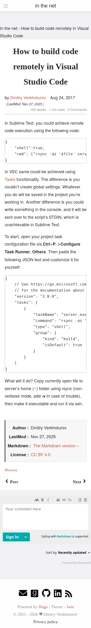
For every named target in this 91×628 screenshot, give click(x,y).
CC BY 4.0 (40, 454)
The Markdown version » (56, 445)
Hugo (43, 606)
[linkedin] (58, 594)
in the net (45, 6)
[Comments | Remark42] (45, 530)
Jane (70, 606)
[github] (46, 594)
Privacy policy (45, 621)
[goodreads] (34, 594)
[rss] (68, 594)
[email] (23, 594)
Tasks (10, 179)
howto (12, 470)
